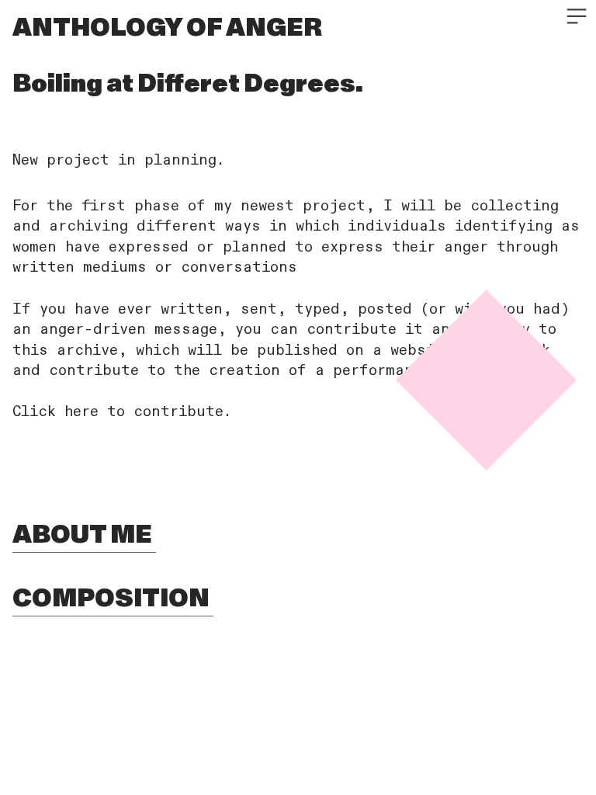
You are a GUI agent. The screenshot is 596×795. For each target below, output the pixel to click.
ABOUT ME (84, 535)
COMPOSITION (112, 598)
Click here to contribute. (122, 412)
